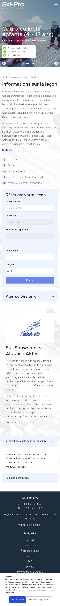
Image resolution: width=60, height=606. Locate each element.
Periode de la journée (17, 229)
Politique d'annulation (17, 478)
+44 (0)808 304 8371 (32, 504)
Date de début (13, 201)
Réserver (30, 280)
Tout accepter (17, 600)
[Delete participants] (9, 257)
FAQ (30, 561)
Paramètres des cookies (30, 572)
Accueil (30, 540)
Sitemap (30, 566)
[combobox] (30, 236)
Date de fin (11, 215)
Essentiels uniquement (38, 600)
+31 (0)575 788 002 (32, 508)
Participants (12, 250)
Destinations (30, 545)
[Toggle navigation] (56, 5)
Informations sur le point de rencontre (26, 441)
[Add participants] (51, 257)
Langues (10, 264)
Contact (30, 556)
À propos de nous (30, 550)
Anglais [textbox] (11, 271)
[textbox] (30, 234)
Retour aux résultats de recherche (21, 77)
